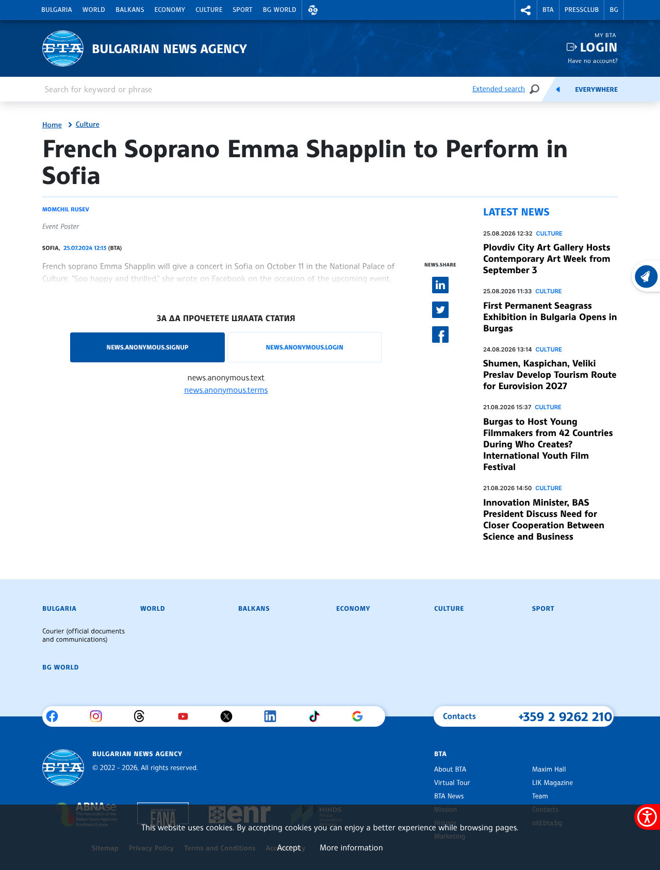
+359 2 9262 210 (565, 716)
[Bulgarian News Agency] (63, 767)
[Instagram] (99, 716)
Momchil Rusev (65, 209)
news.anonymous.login (304, 347)
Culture (208, 10)
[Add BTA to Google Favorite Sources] (361, 716)
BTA (548, 10)
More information (351, 847)
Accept (289, 847)
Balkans (130, 10)
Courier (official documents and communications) (83, 635)
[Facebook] (56, 716)
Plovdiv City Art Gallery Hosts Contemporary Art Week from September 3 (546, 259)
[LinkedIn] (274, 716)
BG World (279, 10)
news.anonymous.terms (226, 389)
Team (540, 796)
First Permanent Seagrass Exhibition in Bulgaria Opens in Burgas (550, 317)
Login (599, 47)
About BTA (450, 769)
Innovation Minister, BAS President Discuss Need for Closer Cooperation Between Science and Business (543, 519)
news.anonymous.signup (148, 347)
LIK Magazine (552, 783)
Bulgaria (56, 10)
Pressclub (582, 10)
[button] (313, 10)
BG (613, 10)
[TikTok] (318, 716)
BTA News (449, 796)
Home (52, 125)
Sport (243, 10)
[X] (230, 716)
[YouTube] (187, 716)
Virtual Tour (452, 783)
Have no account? (593, 60)
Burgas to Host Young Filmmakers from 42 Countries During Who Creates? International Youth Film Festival (548, 444)
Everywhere (596, 90)
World (93, 10)
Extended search (498, 89)
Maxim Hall (549, 769)
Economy (170, 10)
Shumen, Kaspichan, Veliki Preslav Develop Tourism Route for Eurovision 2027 (550, 375)
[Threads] (143, 716)
